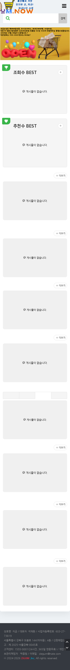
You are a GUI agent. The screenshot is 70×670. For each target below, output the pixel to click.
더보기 (62, 175)
